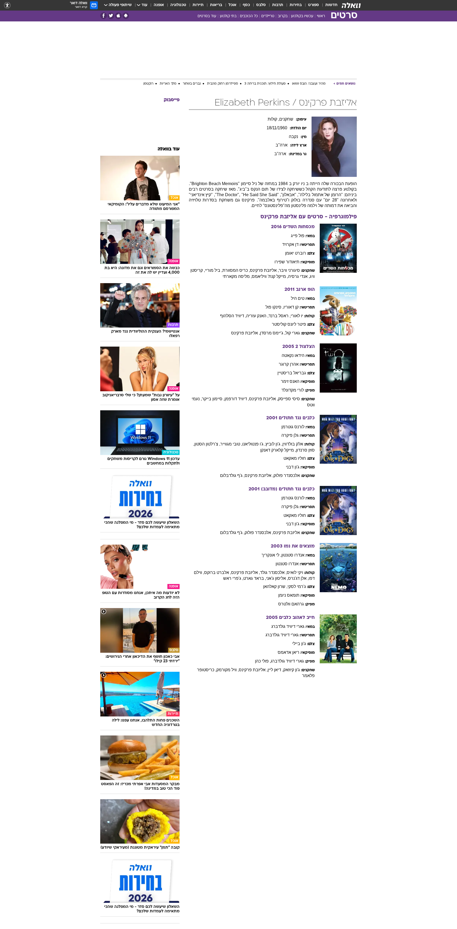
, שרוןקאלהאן (275, 586)
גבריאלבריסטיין (291, 373)
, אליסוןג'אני (277, 578)
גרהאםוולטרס (291, 604)
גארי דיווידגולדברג (287, 626)
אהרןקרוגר (289, 364)
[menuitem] (328, 5)
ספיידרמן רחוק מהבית (222, 83)
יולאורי (297, 316)
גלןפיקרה (290, 435)
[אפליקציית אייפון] (118, 15)
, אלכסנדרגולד (273, 572)
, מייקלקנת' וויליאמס (270, 276)
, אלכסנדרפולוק (259, 532)
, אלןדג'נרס (298, 578)
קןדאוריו (291, 307)
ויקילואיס (295, 572)
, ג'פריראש (233, 578)
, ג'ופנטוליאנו (254, 444)
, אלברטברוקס (217, 572)
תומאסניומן (288, 595)
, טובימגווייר (231, 444)
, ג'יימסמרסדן (272, 333)
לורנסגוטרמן (292, 427)
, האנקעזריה (257, 316)
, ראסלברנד (279, 316)
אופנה (159, 5)
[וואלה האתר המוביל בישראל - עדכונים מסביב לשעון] (351, 5)
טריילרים (267, 16)
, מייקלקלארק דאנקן (278, 450)
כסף (246, 5)
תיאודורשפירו (287, 262)
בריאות (216, 5)
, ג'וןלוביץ (274, 444)
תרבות (277, 5)
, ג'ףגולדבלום (232, 475)
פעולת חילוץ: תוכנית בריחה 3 (265, 83)
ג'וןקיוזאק (291, 670)
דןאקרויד (290, 244)
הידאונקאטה (293, 355)
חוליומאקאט (295, 458)
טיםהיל (297, 298)
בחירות (296, 5)
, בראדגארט (254, 578)
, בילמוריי (213, 270)
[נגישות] (7, 5)
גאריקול (292, 333)
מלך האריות (168, 83)
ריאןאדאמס (288, 652)
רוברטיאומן (295, 253)
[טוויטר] (111, 15)
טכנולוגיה (178, 5)
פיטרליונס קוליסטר (289, 324)
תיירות (198, 5)
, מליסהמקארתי (237, 276)
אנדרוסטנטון (292, 555)
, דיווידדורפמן (237, 399)
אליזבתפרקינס (286, 532)
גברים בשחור (192, 83)
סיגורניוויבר (289, 270)
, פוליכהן (263, 661)
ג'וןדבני (292, 467)
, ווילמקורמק (227, 670)
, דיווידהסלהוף (233, 316)
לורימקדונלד (292, 390)
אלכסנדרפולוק (286, 475)
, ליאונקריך (271, 555)
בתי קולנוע (228, 16)
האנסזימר (290, 381)
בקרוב (282, 16)
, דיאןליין (275, 670)
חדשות (331, 5)
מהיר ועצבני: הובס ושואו (309, 83)
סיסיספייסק (289, 399)
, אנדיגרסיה (299, 276)
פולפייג (297, 235)
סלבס (261, 5)
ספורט (313, 5)
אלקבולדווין (292, 444)
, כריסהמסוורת (236, 270)
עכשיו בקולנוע (302, 16)
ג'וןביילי (299, 643)
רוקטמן (148, 83)
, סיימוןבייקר (213, 399)
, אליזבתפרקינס (264, 270)
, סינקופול (275, 307)
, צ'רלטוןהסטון (207, 444)
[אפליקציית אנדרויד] (125, 15)
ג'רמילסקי (296, 586)
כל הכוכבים (249, 16)
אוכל (232, 5)
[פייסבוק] (103, 15)
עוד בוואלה (169, 149)
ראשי (321, 16)
